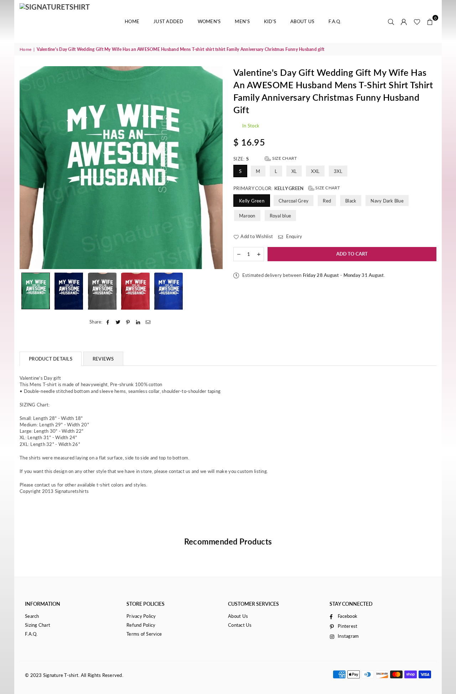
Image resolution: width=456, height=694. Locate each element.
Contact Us (240, 625)
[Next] (213, 167)
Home (132, 21)
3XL (338, 171)
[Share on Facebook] (108, 322)
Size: (265, 159)
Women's (209, 21)
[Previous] (29, 167)
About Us (302, 21)
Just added (168, 21)
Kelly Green (251, 201)
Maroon (247, 216)
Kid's (270, 21)
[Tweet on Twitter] (118, 322)
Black (350, 201)
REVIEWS (103, 359)
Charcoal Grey (294, 201)
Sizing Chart (37, 625)
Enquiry (293, 236)
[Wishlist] (417, 21)
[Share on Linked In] (138, 322)
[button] (430, 21)
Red (327, 201)
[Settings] (404, 21)
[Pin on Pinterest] (128, 322)
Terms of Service (144, 634)
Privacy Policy (141, 616)
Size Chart (284, 158)
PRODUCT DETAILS (50, 359)
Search (32, 616)
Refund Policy (140, 625)
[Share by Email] (148, 322)
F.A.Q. (334, 21)
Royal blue (280, 216)
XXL (315, 171)
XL (294, 171)
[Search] (391, 21)
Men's (242, 21)
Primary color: (286, 188)
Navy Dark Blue (387, 201)
